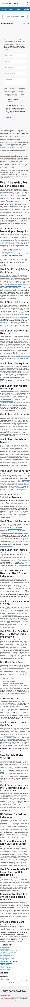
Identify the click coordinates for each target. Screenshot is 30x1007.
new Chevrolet (21, 671)
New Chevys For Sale (5, 967)
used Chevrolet (17, 206)
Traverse (10, 313)
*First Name (7, 53)
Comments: (7, 77)
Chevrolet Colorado (25, 418)
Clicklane (2, 224)
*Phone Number (8, 71)
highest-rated (3, 198)
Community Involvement (6, 963)
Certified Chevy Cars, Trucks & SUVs (9, 950)
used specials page (9, 736)
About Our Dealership (5, 953)
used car (20, 189)
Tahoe (22, 313)
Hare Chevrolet (4, 240)
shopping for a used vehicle (7, 709)
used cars (10, 366)
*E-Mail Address (8, 65)
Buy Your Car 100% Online (6, 966)
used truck (21, 579)
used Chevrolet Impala (24, 560)
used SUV (8, 643)
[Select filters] (24, 23)
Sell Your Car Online (5, 969)
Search (23, 16)
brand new (2, 279)
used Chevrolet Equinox (13, 375)
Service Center (17, 249)
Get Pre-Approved (4, 947)
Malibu (19, 313)
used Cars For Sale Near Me (7, 958)
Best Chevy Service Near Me (7, 955)
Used (5, 9)
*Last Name (7, 59)
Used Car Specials (4, 964)
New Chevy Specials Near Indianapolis (9, 956)
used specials (24, 220)
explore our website (17, 864)
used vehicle (14, 339)
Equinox (15, 313)
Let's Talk (8, 117)
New (2, 9)
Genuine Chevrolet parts (9, 252)
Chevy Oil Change (4, 979)
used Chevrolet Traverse (14, 529)
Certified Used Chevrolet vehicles (12, 257)
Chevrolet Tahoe (6, 446)
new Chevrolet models (22, 253)
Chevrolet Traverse (7, 524)
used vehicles (18, 250)
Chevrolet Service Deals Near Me (8, 961)
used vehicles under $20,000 (13, 286)
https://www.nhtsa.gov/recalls (7, 147)
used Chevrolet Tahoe (18, 460)
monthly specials (10, 729)
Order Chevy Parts (4, 949)
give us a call (19, 295)
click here (19, 147)
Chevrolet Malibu (4, 396)
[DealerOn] (5, 995)
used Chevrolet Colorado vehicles (16, 429)
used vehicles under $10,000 (9, 284)
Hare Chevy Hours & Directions (8, 952)
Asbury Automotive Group (17, 981)
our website (11, 210)
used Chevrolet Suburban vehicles (18, 503)
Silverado (27, 313)
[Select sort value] (27, 23)
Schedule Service (18, 9)
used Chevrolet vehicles (10, 615)
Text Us (10, 9)
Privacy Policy (14, 94)
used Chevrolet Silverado (20, 484)
